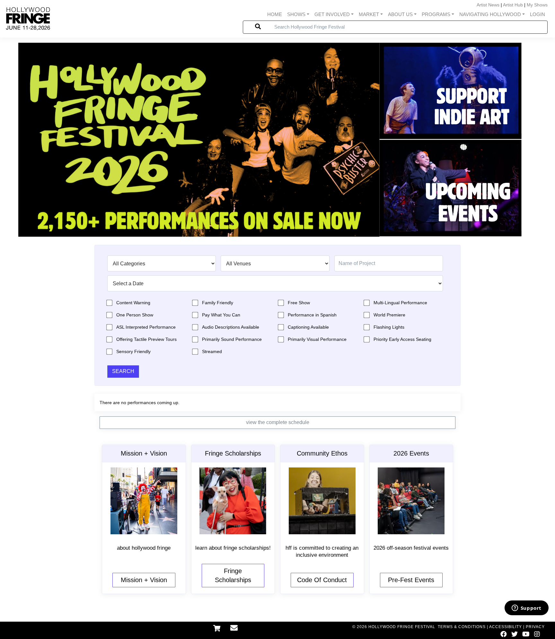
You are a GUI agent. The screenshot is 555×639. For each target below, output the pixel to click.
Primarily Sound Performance (232, 339)
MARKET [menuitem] (369, 14)
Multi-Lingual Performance (400, 302)
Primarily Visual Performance (317, 339)
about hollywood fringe (144, 548)
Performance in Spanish (312, 314)
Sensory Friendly (133, 351)
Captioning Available (308, 327)
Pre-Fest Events (411, 579)
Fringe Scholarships (233, 575)
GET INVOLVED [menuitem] (332, 14)
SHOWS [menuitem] (296, 14)
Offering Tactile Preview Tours (146, 339)
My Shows (537, 4)
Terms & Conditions (462, 627)
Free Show (299, 302)
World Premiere (389, 314)
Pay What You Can (221, 314)
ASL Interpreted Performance (146, 327)
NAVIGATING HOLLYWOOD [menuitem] (490, 14)
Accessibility (505, 627)
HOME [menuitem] (274, 14)
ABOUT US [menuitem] (400, 14)
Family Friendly (217, 302)
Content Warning (133, 302)
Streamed (212, 351)
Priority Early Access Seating (402, 339)
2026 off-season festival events (411, 548)
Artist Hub (513, 4)
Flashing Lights (389, 327)
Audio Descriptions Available (230, 327)
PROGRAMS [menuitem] (436, 14)
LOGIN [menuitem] (537, 14)
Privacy (535, 627)
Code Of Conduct (322, 579)
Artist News (488, 4)
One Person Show (134, 314)
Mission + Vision (144, 579)
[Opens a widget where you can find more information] (526, 608)
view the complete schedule (277, 422)
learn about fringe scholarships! (233, 548)
